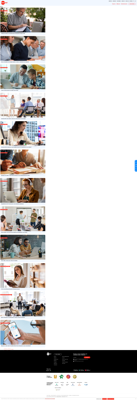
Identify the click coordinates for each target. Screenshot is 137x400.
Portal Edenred (57, 354)
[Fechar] (136, 399)
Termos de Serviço (63, 396)
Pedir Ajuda (63, 363)
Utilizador (118, 3)
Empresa (114, 3)
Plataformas (55, 363)
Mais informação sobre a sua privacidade (50, 398)
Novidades (63, 360)
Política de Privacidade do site (54, 395)
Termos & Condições (48, 395)
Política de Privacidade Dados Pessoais (64, 395)
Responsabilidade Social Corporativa (75, 395)
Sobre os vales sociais (65, 359)
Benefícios (55, 360)
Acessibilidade (70, 395)
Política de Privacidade (59, 396)
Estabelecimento (124, 3)
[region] (68, 399)
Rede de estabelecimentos (65, 356)
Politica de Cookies (59, 395)
